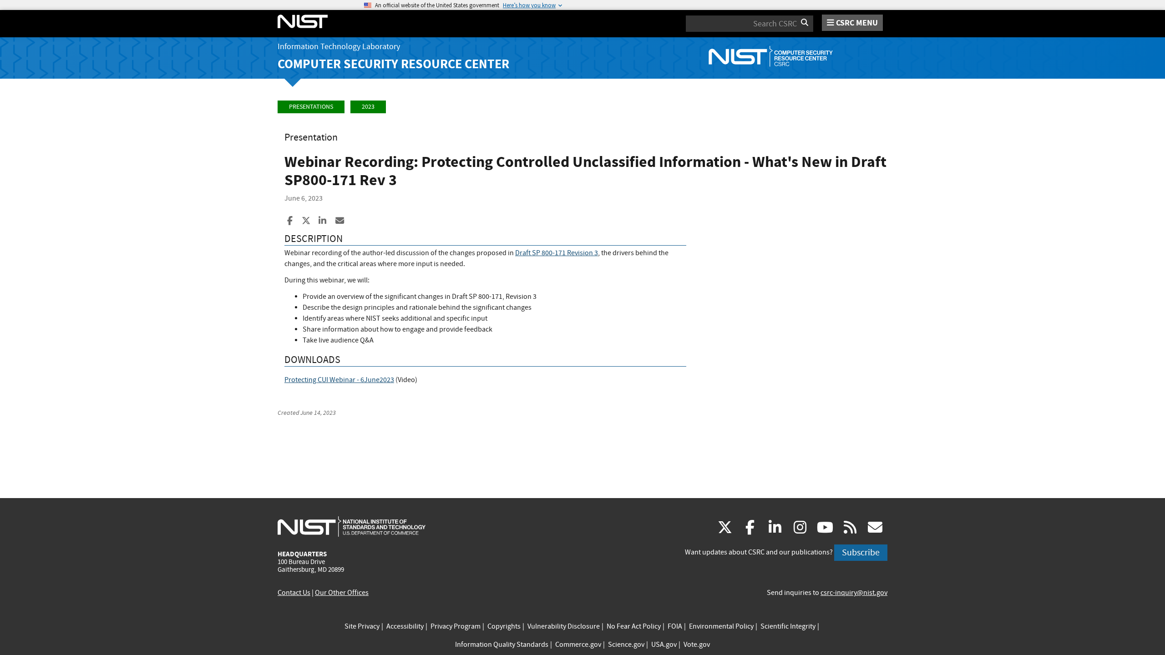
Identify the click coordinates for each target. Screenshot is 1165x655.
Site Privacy (362, 626)
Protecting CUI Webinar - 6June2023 (339, 379)
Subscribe (861, 552)
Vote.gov (697, 644)
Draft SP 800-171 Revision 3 (556, 252)
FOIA (675, 626)
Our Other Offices (342, 592)
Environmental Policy (721, 626)
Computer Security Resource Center (393, 63)
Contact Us (294, 592)
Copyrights (504, 626)
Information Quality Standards (501, 644)
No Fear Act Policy (634, 626)
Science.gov (626, 644)
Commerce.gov (578, 644)
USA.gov (664, 644)
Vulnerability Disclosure (563, 626)
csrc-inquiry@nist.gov (854, 592)
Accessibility (405, 626)
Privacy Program (456, 626)
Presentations (311, 106)
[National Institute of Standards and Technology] (351, 526)
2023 (368, 106)
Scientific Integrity (788, 626)
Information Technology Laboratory (339, 46)
